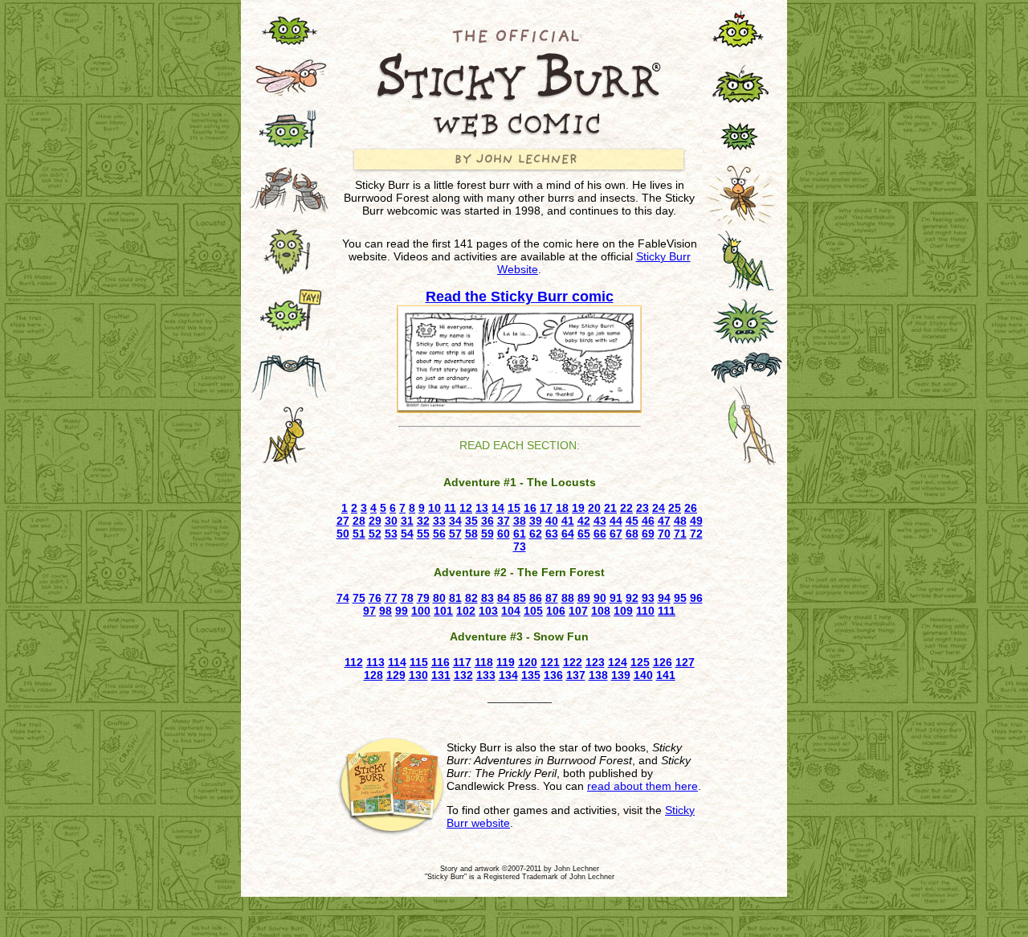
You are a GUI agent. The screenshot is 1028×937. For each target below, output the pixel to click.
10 (434, 507)
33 (439, 520)
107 (578, 610)
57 (455, 533)
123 (595, 662)
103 (488, 610)
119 (505, 662)
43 (600, 520)
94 (664, 597)
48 (680, 520)
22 (626, 507)
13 (481, 507)
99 (401, 610)
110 (645, 610)
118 (484, 662)
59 (487, 533)
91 (616, 597)
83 (487, 597)
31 (407, 520)
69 (648, 533)
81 (455, 597)
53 (391, 533)
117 (462, 662)
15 (514, 507)
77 (391, 597)
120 (527, 662)
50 (343, 533)
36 (487, 520)
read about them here (642, 785)
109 (623, 610)
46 (648, 520)
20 (594, 507)
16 (530, 507)
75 (359, 597)
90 (600, 597)
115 (419, 662)
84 (503, 597)
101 (443, 610)
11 (450, 507)
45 (632, 520)
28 (359, 520)
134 (508, 675)
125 (640, 662)
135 (531, 675)
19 (578, 507)
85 (519, 597)
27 (343, 520)
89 (583, 597)
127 (685, 662)
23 (642, 507)
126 (662, 662)
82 (471, 597)
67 (616, 533)
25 (674, 507)
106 (555, 610)
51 (359, 533)
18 (562, 507)
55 (423, 533)
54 (407, 533)
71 (680, 533)
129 (396, 675)
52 (375, 533)
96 (696, 597)
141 (665, 675)
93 (648, 597)
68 (632, 533)
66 (600, 533)
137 (575, 675)
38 (519, 520)
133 (486, 675)
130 (418, 675)
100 (420, 610)
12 (465, 507)
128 (373, 675)
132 (463, 675)
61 (519, 533)
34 (455, 520)
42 (583, 520)
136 (553, 675)
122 (572, 662)
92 (632, 597)
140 (643, 675)
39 (535, 520)
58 (471, 533)
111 (666, 610)
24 (658, 507)
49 (696, 520)
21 (610, 507)
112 (354, 662)
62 (535, 533)
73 (519, 546)
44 (616, 520)
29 (375, 520)
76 (375, 597)
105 (533, 610)
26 (690, 507)
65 (583, 533)
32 (423, 520)
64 (567, 533)
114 (397, 662)
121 (550, 662)
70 (664, 533)
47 (664, 520)
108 (600, 610)
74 (343, 597)
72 (696, 533)
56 (439, 533)
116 (440, 662)
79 (423, 597)
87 (551, 597)
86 (535, 597)
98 (385, 610)
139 (620, 675)
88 (567, 597)
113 (375, 662)
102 (465, 610)
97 (369, 610)
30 (391, 520)
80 (439, 597)
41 (567, 520)
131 (441, 675)
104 (510, 610)
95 (680, 597)
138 (598, 675)
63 (551, 533)
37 (503, 520)
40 (551, 520)
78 (407, 597)
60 (503, 533)
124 (617, 662)
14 (498, 507)
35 (471, 520)
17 (546, 507)
